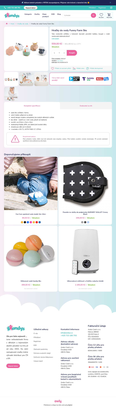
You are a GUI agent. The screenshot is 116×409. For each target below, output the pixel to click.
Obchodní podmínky (41, 349)
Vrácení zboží (38, 361)
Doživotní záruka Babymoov (43, 357)
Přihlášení (92, 8)
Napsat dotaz (30, 8)
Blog (59, 14)
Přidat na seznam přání (62, 68)
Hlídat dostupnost (96, 68)
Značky (37, 14)
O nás (36, 333)
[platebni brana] (99, 367)
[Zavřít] (110, 2)
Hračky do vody (22, 24)
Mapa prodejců (45, 15)
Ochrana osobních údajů (42, 353)
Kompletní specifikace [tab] (32, 106)
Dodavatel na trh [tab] (86, 106)
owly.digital (68, 405)
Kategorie (28, 14)
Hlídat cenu (80, 68)
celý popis (55, 39)
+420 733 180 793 (13, 8)
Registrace (102, 8)
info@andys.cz (67, 333)
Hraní (12, 24)
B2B (53, 14)
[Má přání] (100, 15)
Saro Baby (60, 61)
